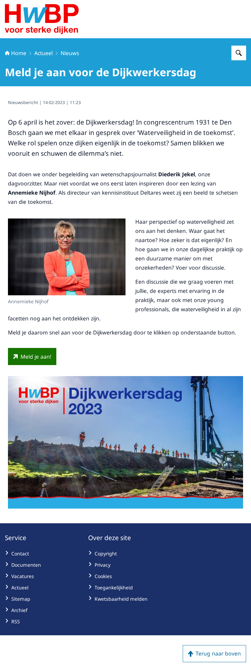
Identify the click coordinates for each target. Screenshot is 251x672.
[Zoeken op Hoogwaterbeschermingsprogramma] (238, 53)
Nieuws (70, 53)
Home (18, 53)
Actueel (43, 53)
